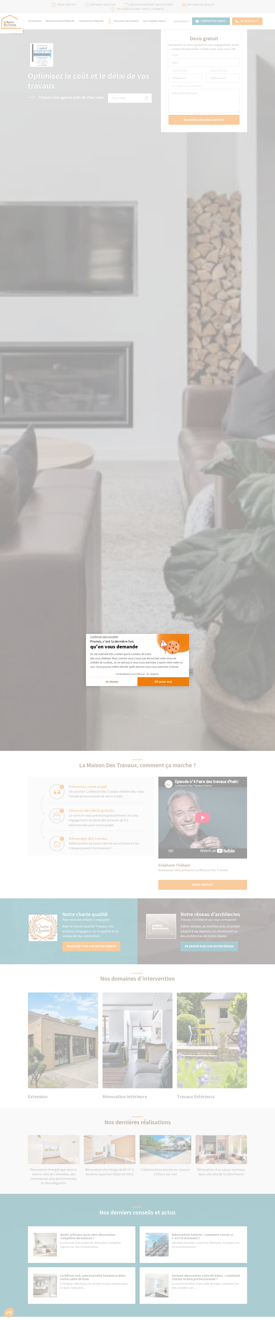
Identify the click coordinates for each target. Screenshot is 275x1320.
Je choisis (111, 681)
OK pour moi (163, 681)
